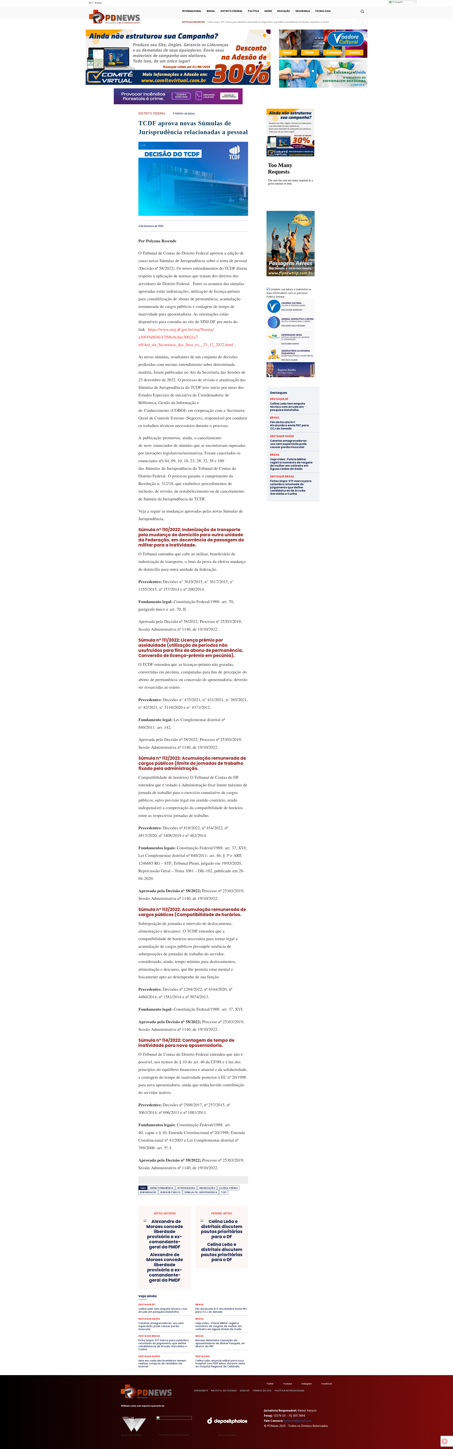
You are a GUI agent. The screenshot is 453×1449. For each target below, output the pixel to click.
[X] (361, 3)
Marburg (226, 1295)
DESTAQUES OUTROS (214, 1282)
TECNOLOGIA (179, 1314)
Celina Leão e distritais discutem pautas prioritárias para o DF (221, 1252)
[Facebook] (351, 3)
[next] (365, 22)
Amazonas (183, 1269)
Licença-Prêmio (228, 1188)
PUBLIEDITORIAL (203, 1304)
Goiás (193, 1292)
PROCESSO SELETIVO (179, 1304)
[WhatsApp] (244, 225)
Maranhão (212, 1295)
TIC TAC (195, 1314)
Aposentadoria (186, 1188)
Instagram (307, 1383)
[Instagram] (356, 3)
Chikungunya (231, 1269)
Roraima (209, 1308)
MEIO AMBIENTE (181, 1298)
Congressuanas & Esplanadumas (231, 1273)
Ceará (218, 1269)
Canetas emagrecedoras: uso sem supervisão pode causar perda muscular (161, 1326)
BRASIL (207, 1269)
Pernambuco (232, 1301)
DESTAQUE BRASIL (197, 1279)
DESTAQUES (157, 1282)
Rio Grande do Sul (192, 1308)
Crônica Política (196, 1276)
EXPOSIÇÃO (209, 1288)
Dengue (166, 1279)
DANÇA (154, 1279)
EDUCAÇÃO (166, 1285)
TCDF (223, 1192)
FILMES (182, 1292)
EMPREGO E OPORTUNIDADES (205, 1285)
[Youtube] (365, 3)
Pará (196, 1301)
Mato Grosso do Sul (159, 1298)
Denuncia (179, 1279)
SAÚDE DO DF (201, 1311)
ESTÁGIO (180, 1288)
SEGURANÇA (219, 1311)
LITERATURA (196, 1295)
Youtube (287, 1383)
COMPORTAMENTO (171, 1273)
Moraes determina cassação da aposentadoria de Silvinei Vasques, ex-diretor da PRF (220, 1343)
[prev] (359, 22)
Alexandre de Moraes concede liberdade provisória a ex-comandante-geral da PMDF (164, 1267)
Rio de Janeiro (171, 1308)
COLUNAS (152, 1273)
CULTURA (226, 1276)
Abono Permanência (161, 1188)
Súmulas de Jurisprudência (200, 1192)
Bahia (196, 1269)
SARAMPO (156, 1311)
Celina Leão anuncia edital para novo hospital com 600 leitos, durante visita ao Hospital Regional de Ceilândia (220, 1363)
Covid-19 (179, 1276)
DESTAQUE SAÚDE (149, 1356)
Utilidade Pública (225, 1314)
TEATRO (164, 1314)
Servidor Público (170, 1192)
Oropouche (184, 1301)
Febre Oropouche (165, 1292)
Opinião (170, 1301)
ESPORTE (167, 1288)
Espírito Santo (151, 1288)
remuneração (148, 1192)
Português (397, 2)
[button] (362, 11)
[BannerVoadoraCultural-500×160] (323, 44)
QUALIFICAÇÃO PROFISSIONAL (232, 1304)
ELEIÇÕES (181, 1285)
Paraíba (206, 1301)
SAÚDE (169, 1311)
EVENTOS (194, 1288)
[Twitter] (263, 1384)
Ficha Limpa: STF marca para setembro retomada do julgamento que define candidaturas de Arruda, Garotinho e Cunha (163, 1345)
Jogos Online (163, 1295)
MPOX (232, 1298)
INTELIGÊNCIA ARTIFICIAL (213, 1292)
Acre (158, 1269)
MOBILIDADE (218, 1298)
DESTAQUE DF (218, 1279)
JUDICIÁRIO (180, 1295)
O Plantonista (155, 1301)
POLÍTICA (159, 1304)
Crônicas (212, 1276)
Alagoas (169, 1269)
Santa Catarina (225, 1308)
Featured (224, 1288)
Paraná (218, 1301)
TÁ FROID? (150, 1314)
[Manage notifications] (445, 1441)
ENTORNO (230, 1285)
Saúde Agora (183, 1311)
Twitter (270, 1383)
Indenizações (207, 1188)
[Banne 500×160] (323, 74)
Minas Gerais (201, 1298)
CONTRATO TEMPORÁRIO (157, 1276)
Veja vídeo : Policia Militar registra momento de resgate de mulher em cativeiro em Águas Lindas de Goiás (218, 1326)
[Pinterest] (236, 225)
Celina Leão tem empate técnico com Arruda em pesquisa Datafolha (242, 22)
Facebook (327, 1383)
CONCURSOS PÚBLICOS (197, 1273)
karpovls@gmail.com (297, 1421)
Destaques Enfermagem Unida (183, 1282)
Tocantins (208, 1314)
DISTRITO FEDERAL (151, 113)
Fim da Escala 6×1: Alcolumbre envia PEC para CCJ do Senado (289, 425)
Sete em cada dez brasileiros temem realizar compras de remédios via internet (162, 1363)
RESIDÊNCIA (154, 1308)
